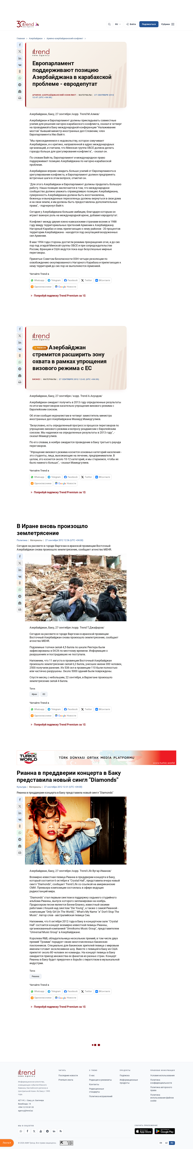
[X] (34, 1131)
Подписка (125, 1075)
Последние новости (68, 1075)
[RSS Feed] (60, 1131)
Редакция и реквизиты (100, 1080)
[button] (20, 45)
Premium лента (66, 1080)
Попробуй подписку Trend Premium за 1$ (59, 295)
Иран (34, 694)
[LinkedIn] (54, 1131)
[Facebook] (27, 1131)
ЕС (44, 694)
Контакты (94, 1084)
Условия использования (162, 1075)
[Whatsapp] (21, 1131)
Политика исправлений (100, 1096)
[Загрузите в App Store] (144, 1131)
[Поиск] (109, 24)
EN (161, 1143)
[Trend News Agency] (26, 1073)
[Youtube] (40, 1131)
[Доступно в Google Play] (165, 1131)
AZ (166, 1143)
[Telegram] (47, 1131)
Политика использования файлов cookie (162, 1098)
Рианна (35, 976)
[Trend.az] (28, 24)
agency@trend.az (25, 1111)
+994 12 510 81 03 (26, 1107)
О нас (92, 1075)
